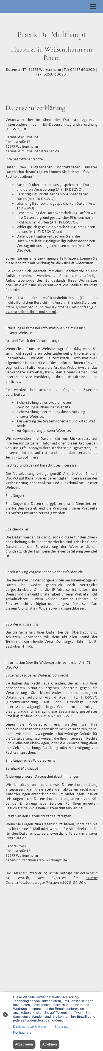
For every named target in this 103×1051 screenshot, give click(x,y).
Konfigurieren (23, 1032)
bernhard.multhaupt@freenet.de (32, 151)
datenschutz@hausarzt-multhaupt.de (36, 860)
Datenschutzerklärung (29, 1026)
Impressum (63, 1026)
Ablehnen (49, 1044)
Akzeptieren (24, 1044)
